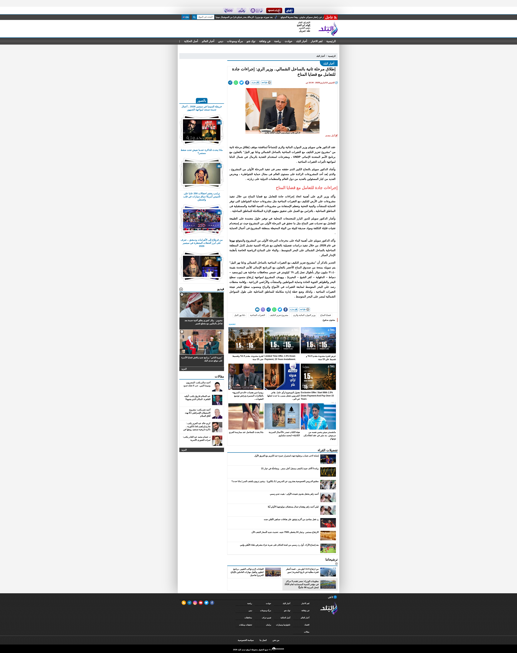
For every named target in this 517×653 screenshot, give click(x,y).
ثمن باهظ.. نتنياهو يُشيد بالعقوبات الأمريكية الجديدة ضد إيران (259, 17)
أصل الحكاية (191, 41)
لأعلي (330, 597)
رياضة (277, 41)
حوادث (288, 41)
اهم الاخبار (317, 41)
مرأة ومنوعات (235, 41)
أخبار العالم (208, 41)
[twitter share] (241, 82)
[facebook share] (247, 82)
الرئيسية (331, 41)
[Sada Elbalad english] (228, 10)
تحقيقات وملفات (245, 625)
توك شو (251, 41)
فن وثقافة (264, 41)
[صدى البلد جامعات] (256, 10)
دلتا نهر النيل (239, 315)
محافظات (248, 618)
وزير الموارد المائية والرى (304, 315)
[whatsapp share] (236, 82)
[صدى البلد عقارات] (241, 10)
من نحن (276, 640)
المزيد (184, 369)
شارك (253, 83)
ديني (220, 41)
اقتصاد (306, 625)
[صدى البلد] (328, 28)
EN (187, 17)
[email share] (230, 82)
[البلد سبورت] (274, 10)
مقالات (306, 632)
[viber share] (263, 309)
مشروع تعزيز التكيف (279, 315)
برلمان (268, 625)
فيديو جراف (266, 618)
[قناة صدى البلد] (289, 10)
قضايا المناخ (325, 315)
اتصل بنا (263, 640)
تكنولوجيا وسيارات (283, 625)
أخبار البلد (301, 41)
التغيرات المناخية (257, 315)
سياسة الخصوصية (246, 640)
